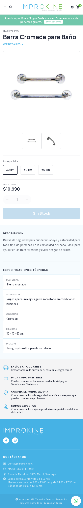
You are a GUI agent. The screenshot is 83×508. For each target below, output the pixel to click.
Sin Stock (41, 213)
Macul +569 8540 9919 (20, 469)
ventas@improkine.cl (20, 463)
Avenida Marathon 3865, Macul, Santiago (32, 474)
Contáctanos (53, 21)
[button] (5, 7)
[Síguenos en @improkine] (6, 440)
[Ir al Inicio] (41, 7)
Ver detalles (12, 44)
